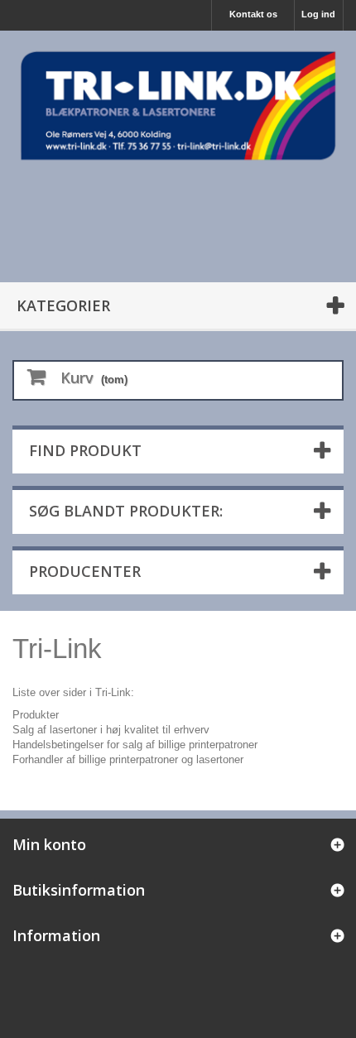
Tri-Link (57, 648)
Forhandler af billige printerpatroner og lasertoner (127, 759)
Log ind (318, 14)
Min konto (49, 844)
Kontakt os (253, 14)
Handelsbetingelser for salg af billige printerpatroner (134, 744)
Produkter (35, 715)
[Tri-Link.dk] (178, 105)
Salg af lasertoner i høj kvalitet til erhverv (110, 729)
